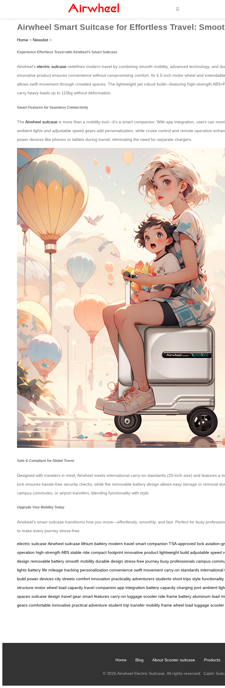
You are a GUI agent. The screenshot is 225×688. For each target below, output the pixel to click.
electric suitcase (52, 66)
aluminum (201, 596)
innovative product (141, 552)
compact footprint (107, 552)
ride (161, 596)
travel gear (71, 596)
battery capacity (160, 587)
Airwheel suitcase (41, 121)
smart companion (151, 543)
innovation (100, 578)
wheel (178, 605)
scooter (150, 596)
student (115, 605)
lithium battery (94, 543)
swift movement (148, 570)
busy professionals (177, 561)
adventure (97, 605)
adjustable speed (206, 552)
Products (212, 660)
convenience (121, 570)
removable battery (47, 561)
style (196, 578)
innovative (61, 605)
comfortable (40, 605)
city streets (65, 578)
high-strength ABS (52, 552)
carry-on (118, 596)
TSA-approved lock (186, 543)
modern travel (121, 543)
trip (126, 605)
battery (184, 596)
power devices (40, 578)
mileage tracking (63, 570)
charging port (189, 587)
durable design (109, 561)
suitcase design (45, 596)
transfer (137, 605)
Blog (139, 660)
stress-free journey (141, 561)
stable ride (80, 552)
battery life (37, 570)
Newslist (40, 39)
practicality (121, 578)
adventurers (143, 578)
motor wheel (46, 587)
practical (79, 605)
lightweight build (174, 552)
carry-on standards (181, 570)
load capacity (71, 587)
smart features (95, 596)
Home (22, 39)
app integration (131, 587)
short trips (182, 578)
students (163, 578)
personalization (94, 570)
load (216, 596)
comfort (83, 578)
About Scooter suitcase (173, 660)
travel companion (100, 587)
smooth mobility (79, 561)
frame (171, 596)
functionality (213, 578)
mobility (153, 605)
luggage (134, 596)
